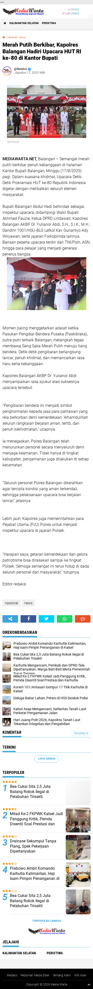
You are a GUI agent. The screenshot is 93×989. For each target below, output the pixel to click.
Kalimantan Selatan (24, 23)
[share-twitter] (46, 619)
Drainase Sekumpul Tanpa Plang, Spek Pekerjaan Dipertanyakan (33, 846)
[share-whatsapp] (64, 619)
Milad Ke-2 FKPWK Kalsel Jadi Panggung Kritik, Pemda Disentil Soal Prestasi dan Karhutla (36, 821)
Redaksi (12, 975)
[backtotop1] (89, 984)
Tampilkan (80, 733)
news (22, 37)
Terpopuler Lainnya (46, 921)
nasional (12, 37)
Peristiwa (49, 23)
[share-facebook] (28, 619)
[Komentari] (83, 619)
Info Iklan (80, 975)
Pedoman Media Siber (35, 975)
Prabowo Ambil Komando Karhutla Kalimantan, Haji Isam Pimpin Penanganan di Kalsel (35, 876)
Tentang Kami (62, 975)
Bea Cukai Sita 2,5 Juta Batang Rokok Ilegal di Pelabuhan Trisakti (30, 791)
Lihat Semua (46, 758)
